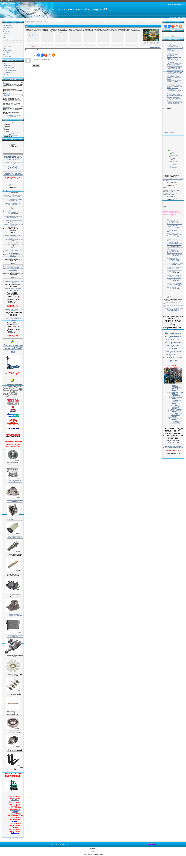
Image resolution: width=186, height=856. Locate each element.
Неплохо (7, 128)
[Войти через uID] (38, 55)
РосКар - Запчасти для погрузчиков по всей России (175, 69)
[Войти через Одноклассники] (53, 55)
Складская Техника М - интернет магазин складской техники (175, 48)
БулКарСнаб (170, 50)
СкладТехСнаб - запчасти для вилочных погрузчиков (174, 95)
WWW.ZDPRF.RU (173, 442)
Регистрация (177, 17)
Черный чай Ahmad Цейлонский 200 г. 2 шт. (13, 240)
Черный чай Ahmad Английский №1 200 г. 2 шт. (13, 224)
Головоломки (7, 67)
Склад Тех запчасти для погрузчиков (173, 52)
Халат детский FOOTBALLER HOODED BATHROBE (171, 193)
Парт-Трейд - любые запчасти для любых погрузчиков (172, 61)
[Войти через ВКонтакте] (42, 55)
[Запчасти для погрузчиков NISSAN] (12, 404)
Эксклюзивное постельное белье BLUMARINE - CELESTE (174, 225)
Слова (6, 69)
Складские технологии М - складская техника (174, 74)
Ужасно (7, 131)
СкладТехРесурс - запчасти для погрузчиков (175, 44)
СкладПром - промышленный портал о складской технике (175, 71)
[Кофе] (13, 184)
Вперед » (157, 47)
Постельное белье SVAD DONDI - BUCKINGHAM (174, 286)
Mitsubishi (15, 798)
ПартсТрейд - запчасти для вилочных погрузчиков (174, 64)
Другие (6, 74)
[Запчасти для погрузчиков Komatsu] (12, 431)
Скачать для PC (31, 38)
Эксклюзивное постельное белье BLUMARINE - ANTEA (174, 253)
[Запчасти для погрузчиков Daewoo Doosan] (13, 418)
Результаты (6, 134)
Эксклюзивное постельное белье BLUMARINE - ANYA (174, 244)
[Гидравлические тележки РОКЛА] (13, 369)
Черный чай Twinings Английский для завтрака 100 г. (13, 269)
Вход (183, 17)
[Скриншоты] (151, 35)
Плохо (7, 129)
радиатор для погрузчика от (15, 635)
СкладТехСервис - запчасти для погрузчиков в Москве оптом (175, 92)
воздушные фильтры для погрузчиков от (15, 536)
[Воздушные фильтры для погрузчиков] (13, 533)
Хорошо (7, 126)
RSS (184, 4)
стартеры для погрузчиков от (15, 500)
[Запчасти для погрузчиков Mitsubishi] (13, 411)
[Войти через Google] (49, 55)
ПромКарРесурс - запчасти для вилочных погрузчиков (174, 66)
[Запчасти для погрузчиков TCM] (13, 438)
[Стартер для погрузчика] (13, 497)
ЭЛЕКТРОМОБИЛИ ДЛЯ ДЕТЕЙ (12, 158)
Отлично (7, 124)
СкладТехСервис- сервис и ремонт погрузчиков (174, 81)
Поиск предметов (9, 70)
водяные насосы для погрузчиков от (15, 615)
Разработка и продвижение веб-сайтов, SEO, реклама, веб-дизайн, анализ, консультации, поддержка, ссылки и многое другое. (173, 347)
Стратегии (7, 72)
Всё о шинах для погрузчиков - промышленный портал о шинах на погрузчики (175, 102)
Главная (171, 17)
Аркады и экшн (8, 63)
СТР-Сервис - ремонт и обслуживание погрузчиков (174, 86)
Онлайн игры (34, 21)
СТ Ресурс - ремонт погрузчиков (172, 88)
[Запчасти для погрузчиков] (13, 791)
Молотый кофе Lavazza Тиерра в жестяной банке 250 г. (13, 217)
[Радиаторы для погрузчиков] (13, 632)
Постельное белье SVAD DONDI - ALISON (174, 270)
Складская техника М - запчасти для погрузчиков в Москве (174, 78)
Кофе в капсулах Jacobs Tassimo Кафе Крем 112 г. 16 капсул (13, 196)
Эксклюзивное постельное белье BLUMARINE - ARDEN (175, 235)
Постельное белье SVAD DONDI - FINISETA (174, 278)
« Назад (152, 47)
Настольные (7, 65)
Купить (165, 187)
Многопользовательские (10, 76)
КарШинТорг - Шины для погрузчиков (173, 55)
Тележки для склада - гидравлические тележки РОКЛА (174, 98)
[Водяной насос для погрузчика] (12, 611)
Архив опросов (14, 134)
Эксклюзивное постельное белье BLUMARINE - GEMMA (175, 262)
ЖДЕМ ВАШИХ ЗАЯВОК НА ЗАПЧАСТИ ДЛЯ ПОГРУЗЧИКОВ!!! (13, 174)
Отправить (36, 65)
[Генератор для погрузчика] (13, 515)
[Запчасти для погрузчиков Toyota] (13, 424)
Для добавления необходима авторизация (13, 116)
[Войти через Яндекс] (45, 55)
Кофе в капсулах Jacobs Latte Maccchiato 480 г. (13, 204)
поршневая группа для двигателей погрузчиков (15, 481)
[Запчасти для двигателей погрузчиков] (13, 478)
